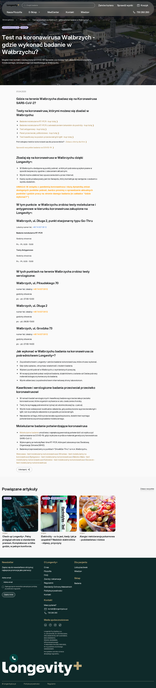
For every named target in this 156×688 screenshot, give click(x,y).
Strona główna (8, 20)
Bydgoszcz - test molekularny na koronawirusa (50, 456)
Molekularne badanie (29, 432)
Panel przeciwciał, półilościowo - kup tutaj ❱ (39, 133)
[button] (14, 658)
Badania (77, 583)
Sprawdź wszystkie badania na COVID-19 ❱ (35, 147)
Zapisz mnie (8, 594)
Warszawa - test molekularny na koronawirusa (36, 454)
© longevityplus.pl (9, 684)
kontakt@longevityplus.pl (57, 609)
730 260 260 (52, 613)
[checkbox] (3, 587)
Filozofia (47, 571)
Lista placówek (81, 567)
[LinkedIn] (45, 625)
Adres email (6, 578)
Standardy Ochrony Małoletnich (58, 586)
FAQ (46, 575)
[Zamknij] (17, 654)
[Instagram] (55, 625)
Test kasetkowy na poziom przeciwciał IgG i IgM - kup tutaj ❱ (47, 137)
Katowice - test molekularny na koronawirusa (64, 459)
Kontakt (47, 594)
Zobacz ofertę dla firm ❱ (76, 141)
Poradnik (23, 20)
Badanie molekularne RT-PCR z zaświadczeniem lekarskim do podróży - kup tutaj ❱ (57, 125)
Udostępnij (22, 469)
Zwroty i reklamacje (52, 579)
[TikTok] (60, 625)
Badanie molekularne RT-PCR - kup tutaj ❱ (39, 121)
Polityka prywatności (53, 590)
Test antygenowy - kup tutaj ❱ (33, 129)
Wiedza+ (78, 571)
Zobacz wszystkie (147, 489)
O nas (46, 567)
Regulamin (48, 582)
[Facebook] (50, 625)
